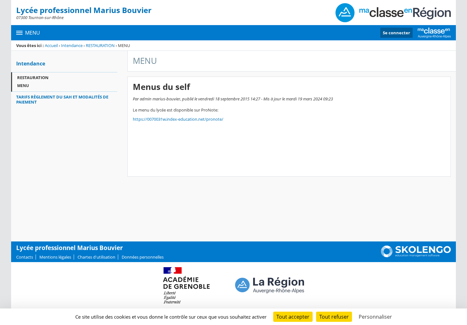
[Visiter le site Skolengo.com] (416, 256)
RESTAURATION (100, 45)
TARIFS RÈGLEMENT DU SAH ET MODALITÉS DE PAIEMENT (62, 99)
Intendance (72, 45)
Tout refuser (334, 316)
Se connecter (396, 33)
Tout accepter (292, 316)
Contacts (24, 257)
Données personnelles (143, 257)
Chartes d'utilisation (96, 257)
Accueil (51, 45)
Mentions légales (55, 257)
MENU (23, 85)
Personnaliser (375, 316)
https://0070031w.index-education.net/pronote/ (178, 119)
